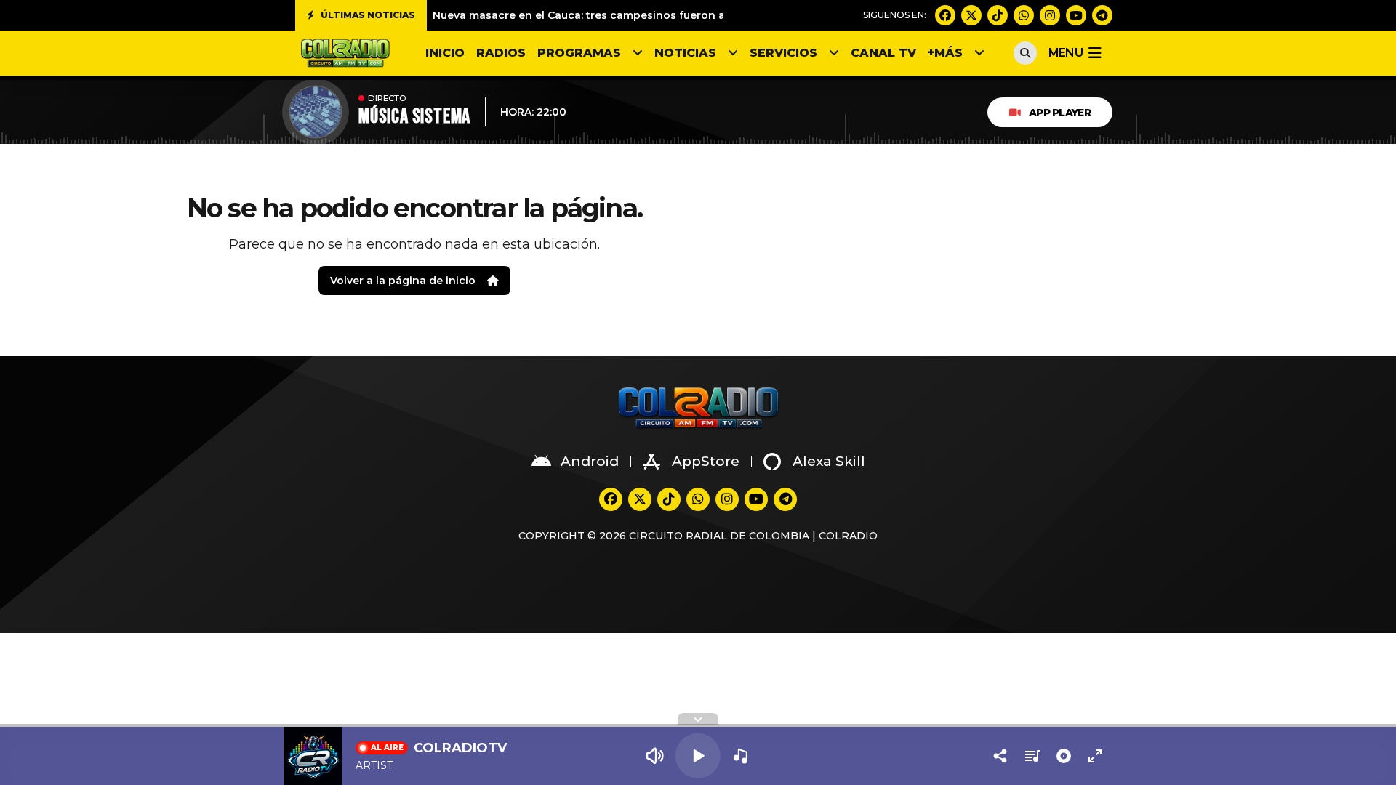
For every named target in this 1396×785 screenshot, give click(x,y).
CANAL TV (883, 53)
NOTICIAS (685, 53)
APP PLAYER (1060, 112)
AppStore (705, 461)
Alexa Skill (829, 461)
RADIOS (501, 53)
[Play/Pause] (698, 755)
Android (590, 461)
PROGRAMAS (579, 53)
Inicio (445, 53)
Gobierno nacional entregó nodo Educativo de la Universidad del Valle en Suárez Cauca (669, 18)
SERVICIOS (783, 53)
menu (1065, 53)
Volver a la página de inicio (403, 280)
